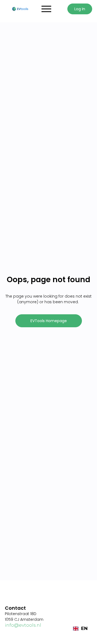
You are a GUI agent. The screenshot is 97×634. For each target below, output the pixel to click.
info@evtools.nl (23, 625)
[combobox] (80, 628)
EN (84, 628)
